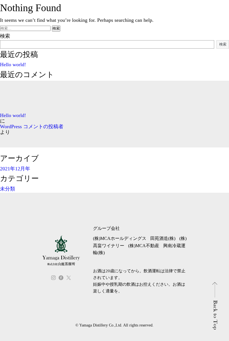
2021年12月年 (15, 168)
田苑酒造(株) (162, 238)
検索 (5, 36)
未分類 (7, 189)
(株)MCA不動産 (143, 245)
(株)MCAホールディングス (119, 238)
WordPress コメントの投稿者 (31, 126)
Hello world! (13, 64)
